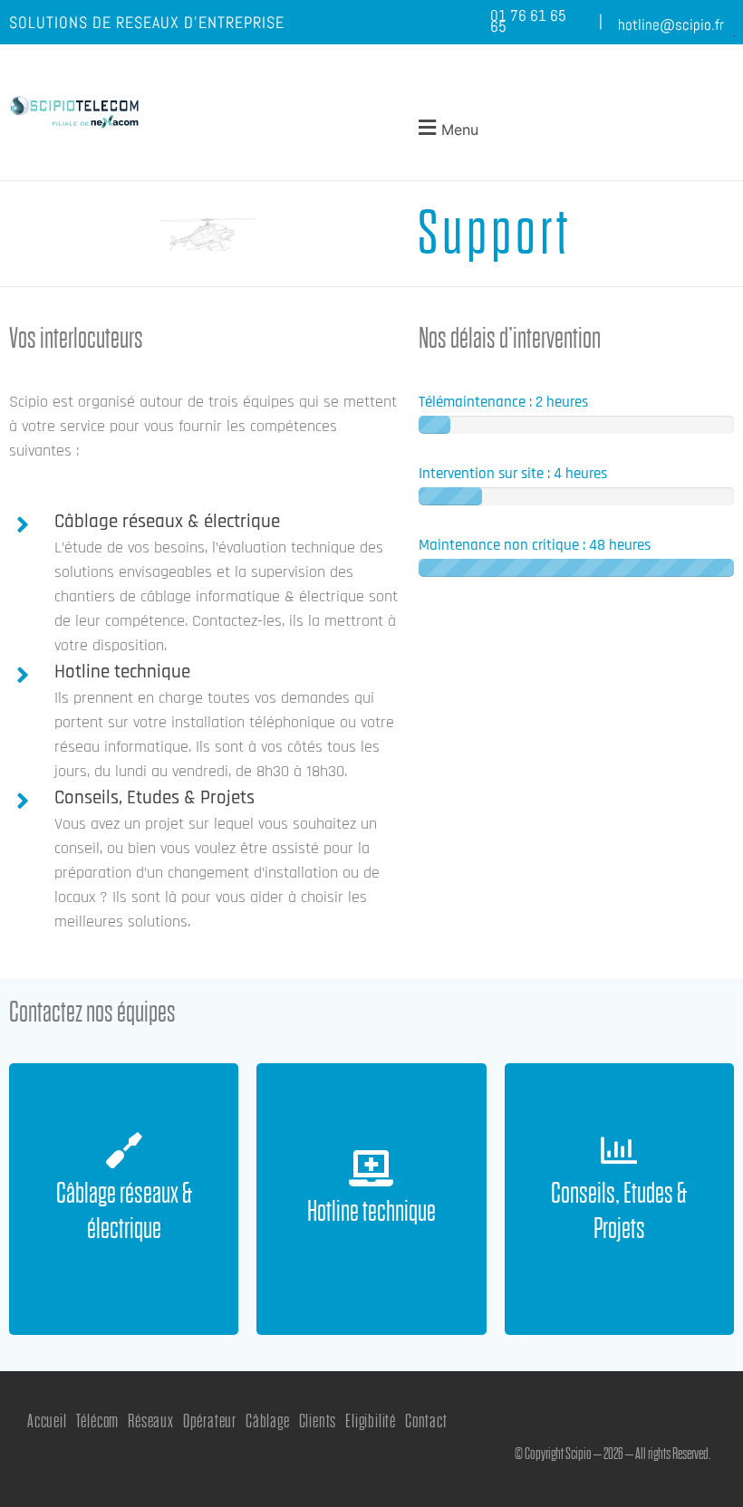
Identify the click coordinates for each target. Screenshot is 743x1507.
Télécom (98, 1421)
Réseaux (151, 1421)
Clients (318, 1421)
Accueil (47, 1421)
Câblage (268, 1421)
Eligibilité (370, 1421)
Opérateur (209, 1421)
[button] (446, 127)
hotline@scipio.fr (671, 24)
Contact (426, 1421)
